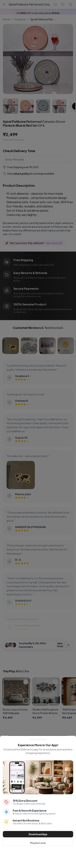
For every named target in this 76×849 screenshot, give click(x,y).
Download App (38, 834)
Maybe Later (38, 842)
